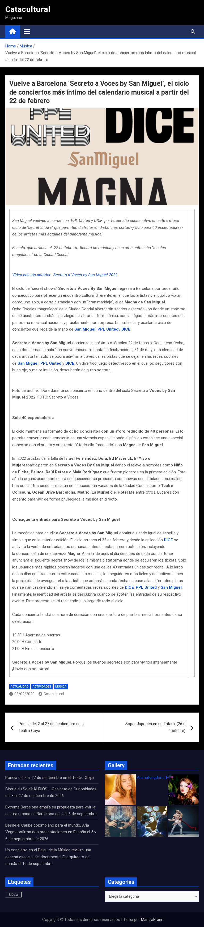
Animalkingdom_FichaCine (160, 777)
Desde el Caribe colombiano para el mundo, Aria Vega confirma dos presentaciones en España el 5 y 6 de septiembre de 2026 (50, 832)
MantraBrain (151, 919)
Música (60, 686)
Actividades (42, 686)
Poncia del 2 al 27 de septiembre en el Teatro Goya (51, 727)
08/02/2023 (24, 694)
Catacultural (27, 9)
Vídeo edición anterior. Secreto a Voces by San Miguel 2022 (64, 275)
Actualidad (20, 686)
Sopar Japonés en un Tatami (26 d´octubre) (155, 727)
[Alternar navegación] (27, 31)
